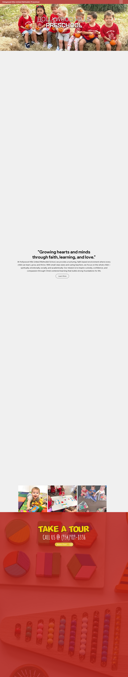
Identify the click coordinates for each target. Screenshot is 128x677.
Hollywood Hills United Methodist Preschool (20, 2)
